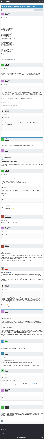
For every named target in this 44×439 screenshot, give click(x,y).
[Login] (39, 1)
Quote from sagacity (8, 397)
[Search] (37, 1)
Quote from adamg (7, 234)
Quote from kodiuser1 (8, 88)
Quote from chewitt (7, 292)
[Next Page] (8, 10)
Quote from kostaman (8, 157)
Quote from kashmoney (8, 117)
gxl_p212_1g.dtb (31, 383)
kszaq (9, 59)
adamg (3, 383)
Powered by (22, 437)
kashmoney (10, 105)
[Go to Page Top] (42, 437)
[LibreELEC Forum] (5, 1)
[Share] (42, 10)
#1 (1, 132)
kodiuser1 (10, 210)
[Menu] (42, 1)
